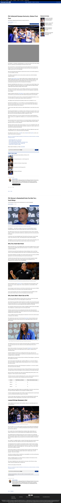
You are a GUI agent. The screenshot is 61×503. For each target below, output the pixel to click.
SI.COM (2, 0)
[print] (13, 187)
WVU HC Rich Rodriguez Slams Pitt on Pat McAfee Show (18, 142)
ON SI (4, 0)
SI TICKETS (10, 0)
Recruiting (37, 2)
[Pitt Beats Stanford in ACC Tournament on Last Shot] (46, 29)
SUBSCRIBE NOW (26, 0)
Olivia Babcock (20, 93)
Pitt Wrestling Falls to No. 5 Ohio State (15, 139)
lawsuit (16, 426)
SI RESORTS (14, 0)
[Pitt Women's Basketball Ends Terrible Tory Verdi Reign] (46, 34)
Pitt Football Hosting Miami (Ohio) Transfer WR (17, 143)
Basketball (29, 2)
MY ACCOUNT (22, 0)
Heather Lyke (19, 283)
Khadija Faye (30, 348)
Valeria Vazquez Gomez (15, 78)
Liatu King (26, 318)
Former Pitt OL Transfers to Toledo (15, 144)
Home (9, 191)
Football (33, 2)
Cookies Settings (13, 498)
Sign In (59, 2)
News (26, 2)
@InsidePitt (23, 146)
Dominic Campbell (10, 22)
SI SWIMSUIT (7, 0)
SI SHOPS (18, 0)
